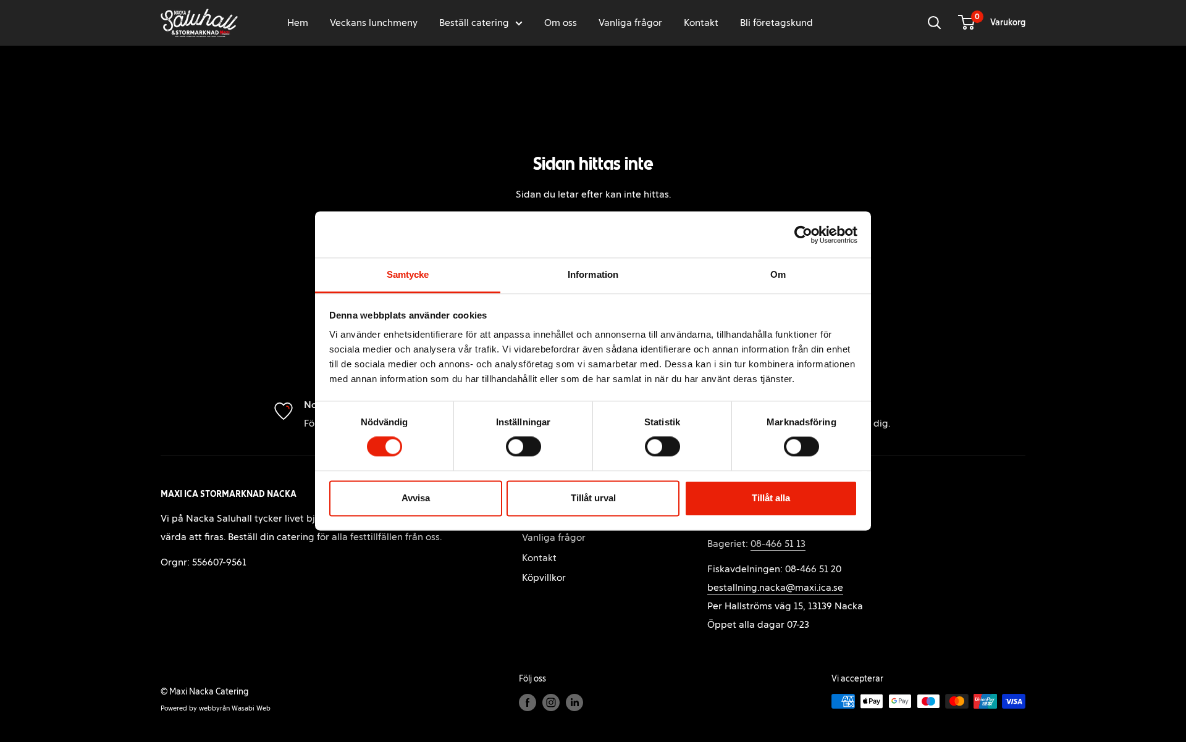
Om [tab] (778, 274)
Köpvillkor (544, 577)
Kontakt (539, 558)
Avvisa (416, 498)
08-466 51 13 (778, 543)
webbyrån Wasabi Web (235, 708)
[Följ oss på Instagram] (551, 702)
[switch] (523, 447)
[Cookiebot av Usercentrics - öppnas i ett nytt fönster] (803, 234)
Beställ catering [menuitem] (474, 22)
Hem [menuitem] (297, 22)
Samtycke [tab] (408, 274)
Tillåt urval (593, 498)
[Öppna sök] (934, 23)
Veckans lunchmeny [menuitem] (374, 22)
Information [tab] (593, 274)
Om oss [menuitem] (560, 22)
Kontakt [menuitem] (701, 22)
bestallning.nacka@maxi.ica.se (775, 587)
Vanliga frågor (554, 537)
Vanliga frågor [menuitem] (630, 22)
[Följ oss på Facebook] (527, 702)
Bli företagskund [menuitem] (776, 22)
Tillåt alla (771, 498)
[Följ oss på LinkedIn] (574, 702)
